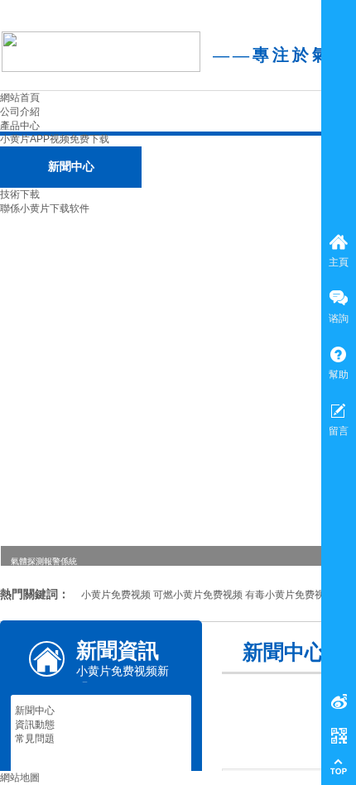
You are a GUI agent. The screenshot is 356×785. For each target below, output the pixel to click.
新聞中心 (35, 710)
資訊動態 (35, 724)
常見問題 (35, 738)
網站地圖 (20, 777)
